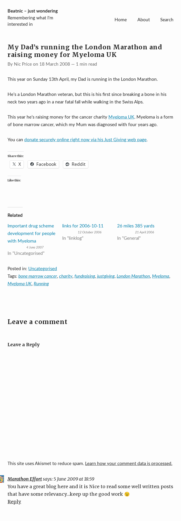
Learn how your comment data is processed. (128, 463)
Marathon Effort (25, 479)
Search (166, 20)
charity (65, 276)
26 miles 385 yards (135, 226)
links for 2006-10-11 (82, 226)
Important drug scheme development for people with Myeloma (31, 233)
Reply (14, 501)
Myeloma (160, 276)
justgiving (106, 276)
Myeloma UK (121, 117)
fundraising (84, 276)
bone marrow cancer (37, 276)
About (143, 20)
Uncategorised (42, 269)
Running (41, 284)
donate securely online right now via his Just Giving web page (85, 140)
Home (121, 20)
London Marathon (133, 276)
